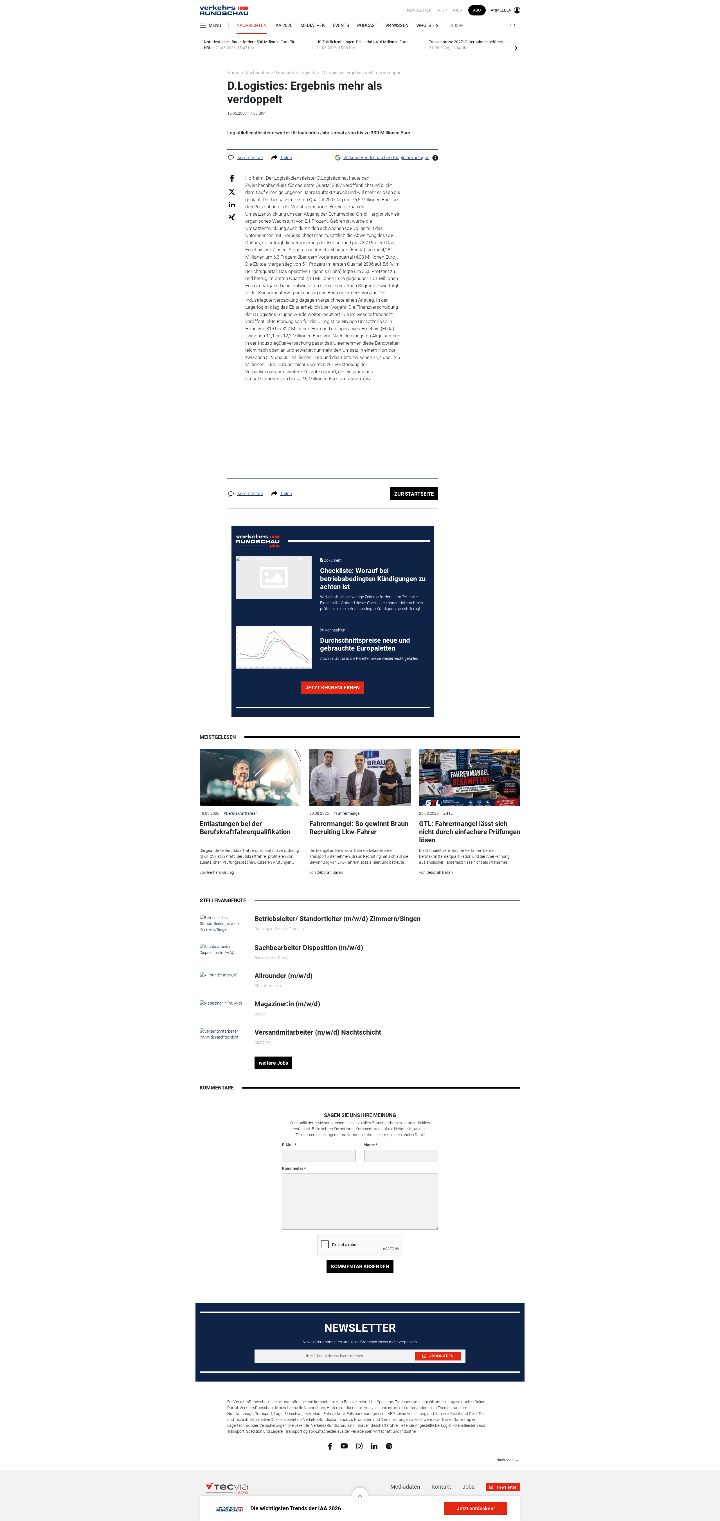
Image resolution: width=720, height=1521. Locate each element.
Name (369, 1145)
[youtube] (344, 1445)
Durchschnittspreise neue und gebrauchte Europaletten (365, 645)
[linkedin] (374, 1445)
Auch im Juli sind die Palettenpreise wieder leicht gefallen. (369, 658)
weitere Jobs (273, 1063)
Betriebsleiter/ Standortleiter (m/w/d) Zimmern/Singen (337, 919)
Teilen (286, 157)
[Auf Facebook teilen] (232, 178)
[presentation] (516, 47)
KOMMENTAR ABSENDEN (360, 1266)
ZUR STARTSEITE (414, 494)
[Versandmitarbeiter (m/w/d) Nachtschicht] (223, 1034)
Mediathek (312, 25)
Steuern (297, 249)
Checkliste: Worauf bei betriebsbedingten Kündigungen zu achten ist (373, 579)
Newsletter (419, 10)
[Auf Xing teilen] (232, 217)
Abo (477, 10)
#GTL (448, 813)
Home (233, 72)
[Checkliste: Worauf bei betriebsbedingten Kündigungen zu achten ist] (274, 577)
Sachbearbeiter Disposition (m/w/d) (309, 948)
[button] (360, 1491)
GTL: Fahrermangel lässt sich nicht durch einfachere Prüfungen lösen (469, 832)
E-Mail (288, 1145)
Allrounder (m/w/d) (283, 976)
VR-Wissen (396, 25)
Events (341, 25)
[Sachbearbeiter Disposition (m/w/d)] (223, 949)
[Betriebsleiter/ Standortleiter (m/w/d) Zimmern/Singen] (223, 923)
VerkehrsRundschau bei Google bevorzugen (386, 157)
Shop (441, 10)
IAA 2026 (283, 25)
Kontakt (441, 1486)
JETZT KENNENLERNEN (332, 687)
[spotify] (389, 1445)
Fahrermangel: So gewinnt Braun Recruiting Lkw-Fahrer (358, 828)
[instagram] (359, 1445)
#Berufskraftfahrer (240, 813)
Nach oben (505, 1460)
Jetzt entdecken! (476, 1508)
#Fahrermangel (346, 813)
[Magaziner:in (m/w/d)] (221, 1003)
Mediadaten (405, 1486)
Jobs (457, 10)
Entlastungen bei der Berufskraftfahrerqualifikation (245, 828)
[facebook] (330, 1446)
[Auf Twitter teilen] (232, 191)
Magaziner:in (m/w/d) (287, 1004)
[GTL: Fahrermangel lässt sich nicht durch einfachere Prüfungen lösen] (469, 777)
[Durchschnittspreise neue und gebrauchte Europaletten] (274, 647)
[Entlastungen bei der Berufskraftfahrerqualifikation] (250, 777)
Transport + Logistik (295, 72)
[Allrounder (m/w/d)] (219, 974)
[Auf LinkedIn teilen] (232, 204)
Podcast (367, 25)
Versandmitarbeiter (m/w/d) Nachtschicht (318, 1032)
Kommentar (292, 1168)
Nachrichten (252, 25)
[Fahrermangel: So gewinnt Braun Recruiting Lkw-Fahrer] (360, 777)
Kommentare (250, 157)
